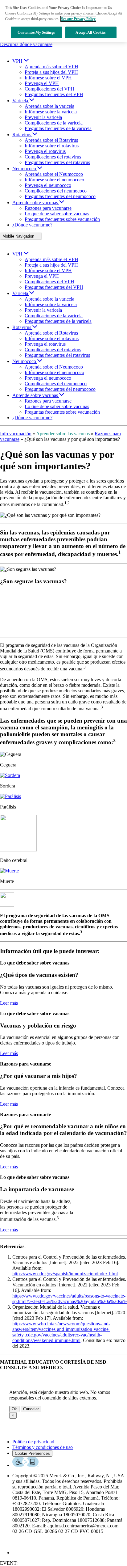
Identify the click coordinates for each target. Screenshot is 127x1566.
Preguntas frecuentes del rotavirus (57, 162)
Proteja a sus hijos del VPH (51, 72)
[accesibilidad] (25, 1465)
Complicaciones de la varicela (54, 122)
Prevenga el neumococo (48, 185)
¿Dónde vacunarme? (32, 224)
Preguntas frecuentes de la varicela (58, 128)
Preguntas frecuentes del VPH (54, 94)
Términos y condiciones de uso (42, 1447)
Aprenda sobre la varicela (49, 106)
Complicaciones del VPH (49, 88)
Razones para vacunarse (48, 208)
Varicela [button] (20, 100)
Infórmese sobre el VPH (48, 77)
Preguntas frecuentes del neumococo (60, 196)
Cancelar (31, 1409)
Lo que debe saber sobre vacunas (57, 213)
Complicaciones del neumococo (56, 190)
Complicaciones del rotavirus (53, 156)
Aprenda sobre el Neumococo (54, 174)
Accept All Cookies (91, 32)
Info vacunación (15, 433)
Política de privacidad (33, 1441)
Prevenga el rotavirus (45, 151)
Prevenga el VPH (42, 83)
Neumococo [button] (24, 168)
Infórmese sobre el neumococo (54, 179)
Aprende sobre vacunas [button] (35, 202)
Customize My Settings (36, 32)
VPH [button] (17, 61)
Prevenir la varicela (43, 117)
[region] (63, 21)
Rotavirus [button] (21, 134)
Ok (14, 1409)
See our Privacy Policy (78, 19)
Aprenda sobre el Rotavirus (51, 140)
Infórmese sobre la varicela (51, 111)
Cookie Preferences (32, 1453)
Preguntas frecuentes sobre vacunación (62, 219)
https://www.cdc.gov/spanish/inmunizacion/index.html (65, 1273)
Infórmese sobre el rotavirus (52, 145)
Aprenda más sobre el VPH (51, 66)
